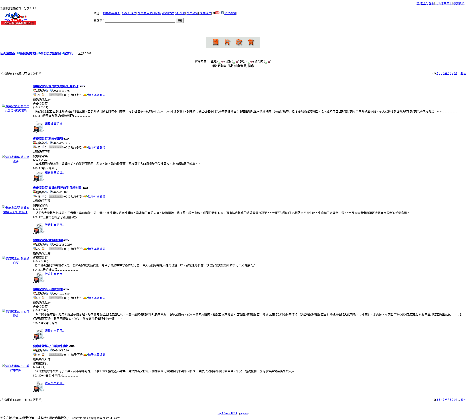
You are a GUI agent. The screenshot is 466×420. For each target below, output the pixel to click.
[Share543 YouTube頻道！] (216, 13)
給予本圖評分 (96, 95)
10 (455, 73)
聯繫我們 (459, 3)
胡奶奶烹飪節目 (51, 53)
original (244, 413)
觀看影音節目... (54, 123)
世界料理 (205, 13)
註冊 (431, 3)
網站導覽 (230, 13)
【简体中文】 (443, 3)
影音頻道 (192, 13)
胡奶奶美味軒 (112, 13)
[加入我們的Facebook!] (222, 13)
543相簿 (180, 13)
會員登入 (422, 3)
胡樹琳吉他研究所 (149, 13)
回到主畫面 (7, 53)
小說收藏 (168, 13)
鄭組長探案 (129, 13)
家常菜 (68, 53)
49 (462, 73)
